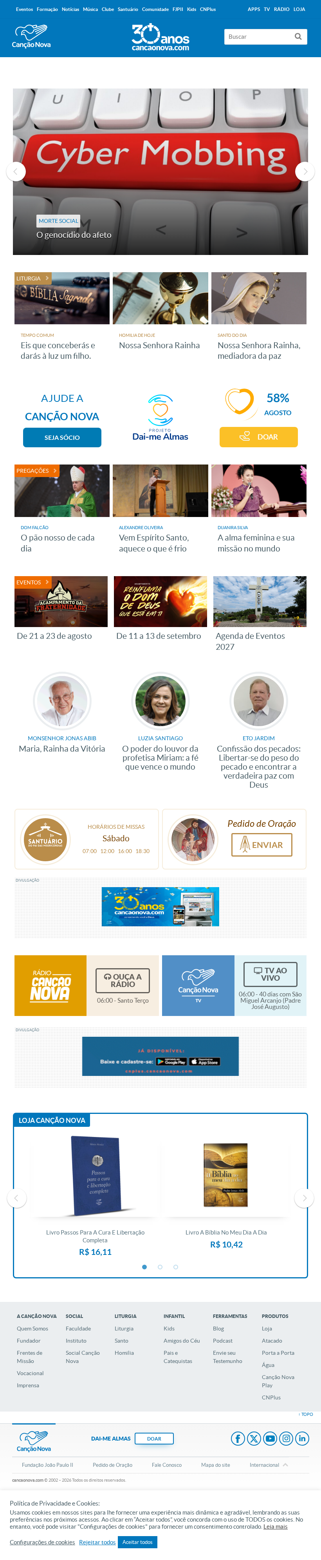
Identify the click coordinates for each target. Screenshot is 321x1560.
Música (90, 9)
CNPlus (271, 1397)
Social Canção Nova (83, 1357)
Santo (121, 1341)
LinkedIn (302, 1439)
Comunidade (155, 9)
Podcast (223, 1341)
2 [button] (160, 1267)
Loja (267, 1328)
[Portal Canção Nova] (31, 36)
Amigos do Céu (182, 1341)
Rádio (282, 9)
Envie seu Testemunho (227, 1357)
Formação (47, 9)
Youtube (270, 1439)
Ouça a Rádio (126, 981)
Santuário (128, 9)
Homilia (124, 1353)
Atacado (272, 1341)
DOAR (268, 437)
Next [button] (305, 171)
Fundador (29, 1341)
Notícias (70, 9)
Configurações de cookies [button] (42, 1542)
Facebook (238, 1439)
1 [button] (145, 1267)
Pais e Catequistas (178, 1357)
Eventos (24, 9)
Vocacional (30, 1373)
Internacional (264, 1465)
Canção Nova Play (278, 1381)
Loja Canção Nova (52, 1120)
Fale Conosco (167, 1465)
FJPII (178, 9)
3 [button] (176, 1267)
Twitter (254, 1439)
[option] (160, 172)
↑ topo (305, 1414)
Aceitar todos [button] (138, 1542)
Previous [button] (16, 171)
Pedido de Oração (112, 1465)
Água (268, 1365)
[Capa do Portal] (160, 35)
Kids (169, 1328)
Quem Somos (32, 1328)
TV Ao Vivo (274, 974)
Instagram (286, 1439)
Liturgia (124, 1328)
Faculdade (78, 1328)
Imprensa (28, 1385)
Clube (108, 9)
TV (267, 9)
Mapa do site (215, 1465)
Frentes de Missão (29, 1357)
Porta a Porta (278, 1353)
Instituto (76, 1341)
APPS (254, 9)
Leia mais (275, 1527)
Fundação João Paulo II (47, 1465)
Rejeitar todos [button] (97, 1542)
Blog (218, 1328)
